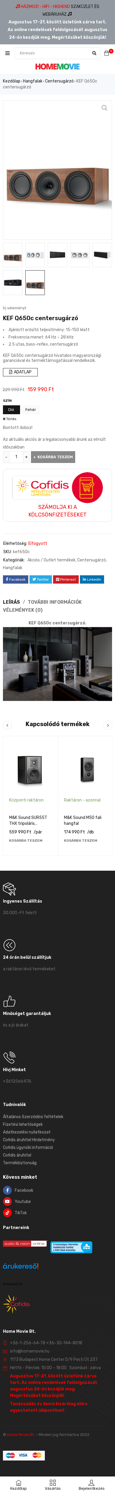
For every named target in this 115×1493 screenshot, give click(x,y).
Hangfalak (32, 81)
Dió (11, 409)
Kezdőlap (11, 81)
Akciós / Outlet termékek (51, 560)
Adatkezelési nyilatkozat (27, 1132)
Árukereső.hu (12, 1284)
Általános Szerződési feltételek (33, 1116)
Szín (7, 401)
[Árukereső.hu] (20, 1266)
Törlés (11, 419)
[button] (104, 107)
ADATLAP (22, 372)
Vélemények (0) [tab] (22, 610)
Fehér (30, 409)
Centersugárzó (59, 81)
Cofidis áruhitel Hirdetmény (29, 1139)
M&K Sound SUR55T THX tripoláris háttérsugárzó (28, 823)
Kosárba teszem (55, 457)
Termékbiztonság (20, 1162)
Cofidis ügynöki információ (28, 1147)
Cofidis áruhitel (17, 1155)
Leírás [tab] (11, 602)
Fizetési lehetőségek (23, 1124)
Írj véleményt (14, 308)
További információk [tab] (55, 602)
